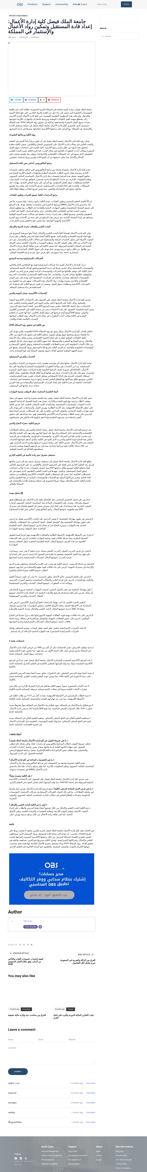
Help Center (102, 4)
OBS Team (12, 37)
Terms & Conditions (123, 1168)
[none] (84, 4)
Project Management (18, 15)
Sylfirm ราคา (14, 1083)
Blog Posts (120, 1151)
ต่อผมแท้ (12, 1093)
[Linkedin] (21, 1158)
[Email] (40, 927)
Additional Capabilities (49, 1164)
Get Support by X (74, 1160)
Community (61, 4)
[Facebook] (15, 1158)
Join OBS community (124, 1160)
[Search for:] (119, 36)
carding (11, 1112)
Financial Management (49, 1151)
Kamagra (12, 1103)
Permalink (90, 1083)
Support (46, 4)
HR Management (47, 1160)
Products (33, 4)
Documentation (74, 1164)
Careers (99, 1160)
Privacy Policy (121, 1164)
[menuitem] (84, 4)
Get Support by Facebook (78, 1155)
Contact (99, 1155)
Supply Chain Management (51, 1155)
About (76, 4)
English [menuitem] (84, 4)
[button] (16, 99)
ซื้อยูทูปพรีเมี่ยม (15, 1122)
